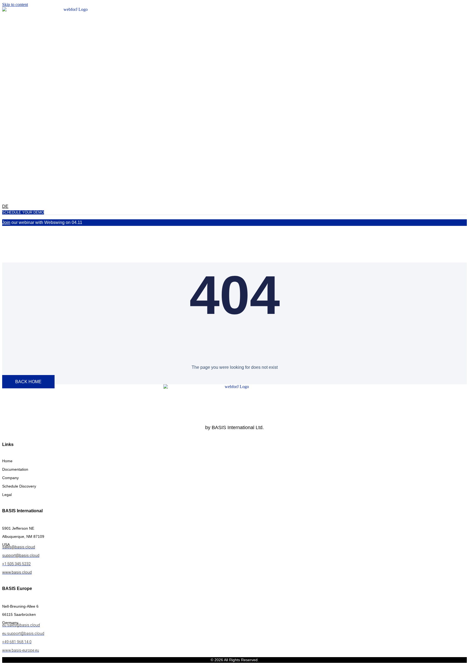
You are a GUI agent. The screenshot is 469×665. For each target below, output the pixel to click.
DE (5, 206)
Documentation (15, 469)
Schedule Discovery (19, 486)
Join (6, 222)
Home (7, 461)
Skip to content (15, 4)
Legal (7, 494)
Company (10, 478)
